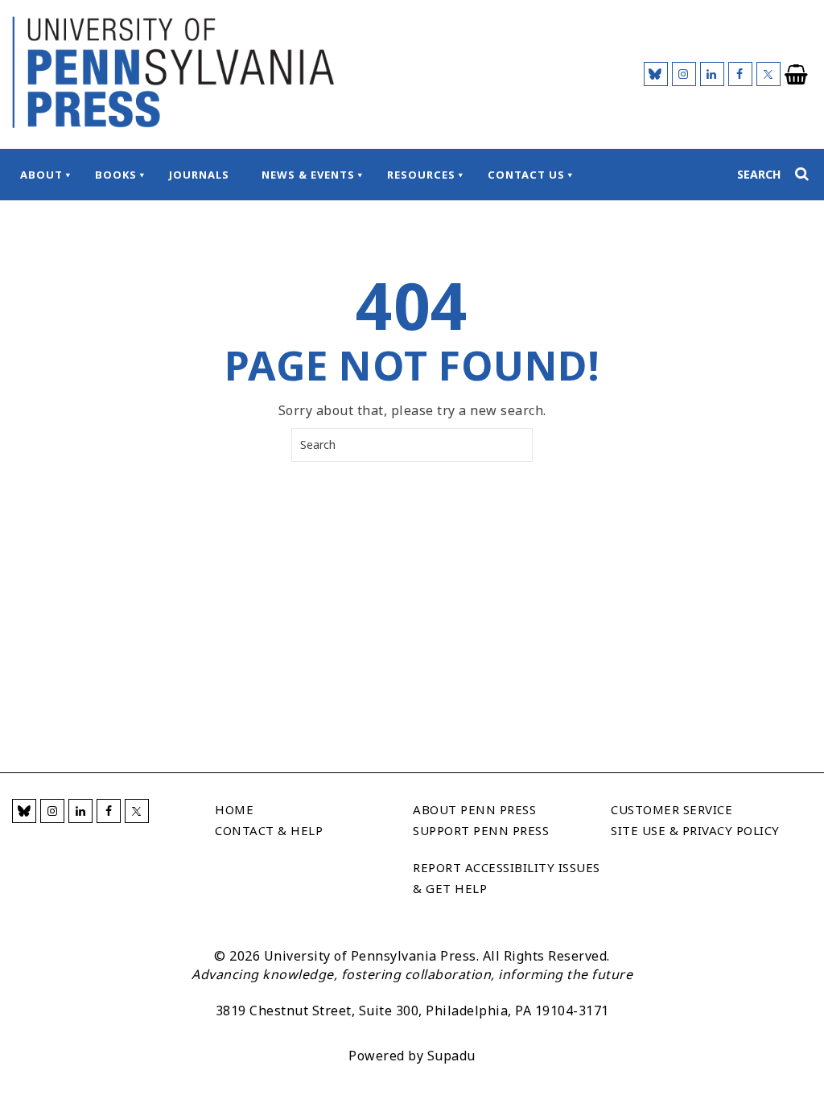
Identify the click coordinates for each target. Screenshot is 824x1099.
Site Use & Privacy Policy (695, 830)
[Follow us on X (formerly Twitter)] (768, 74)
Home (234, 809)
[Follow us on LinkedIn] (712, 74)
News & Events (308, 174)
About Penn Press (474, 809)
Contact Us (526, 174)
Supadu (451, 1055)
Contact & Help (269, 830)
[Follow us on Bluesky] (656, 74)
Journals (199, 174)
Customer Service (671, 809)
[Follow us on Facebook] (740, 74)
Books (116, 174)
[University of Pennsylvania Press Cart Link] (797, 74)
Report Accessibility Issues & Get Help (506, 877)
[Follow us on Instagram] (684, 74)
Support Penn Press (481, 830)
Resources (421, 174)
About (41, 174)
